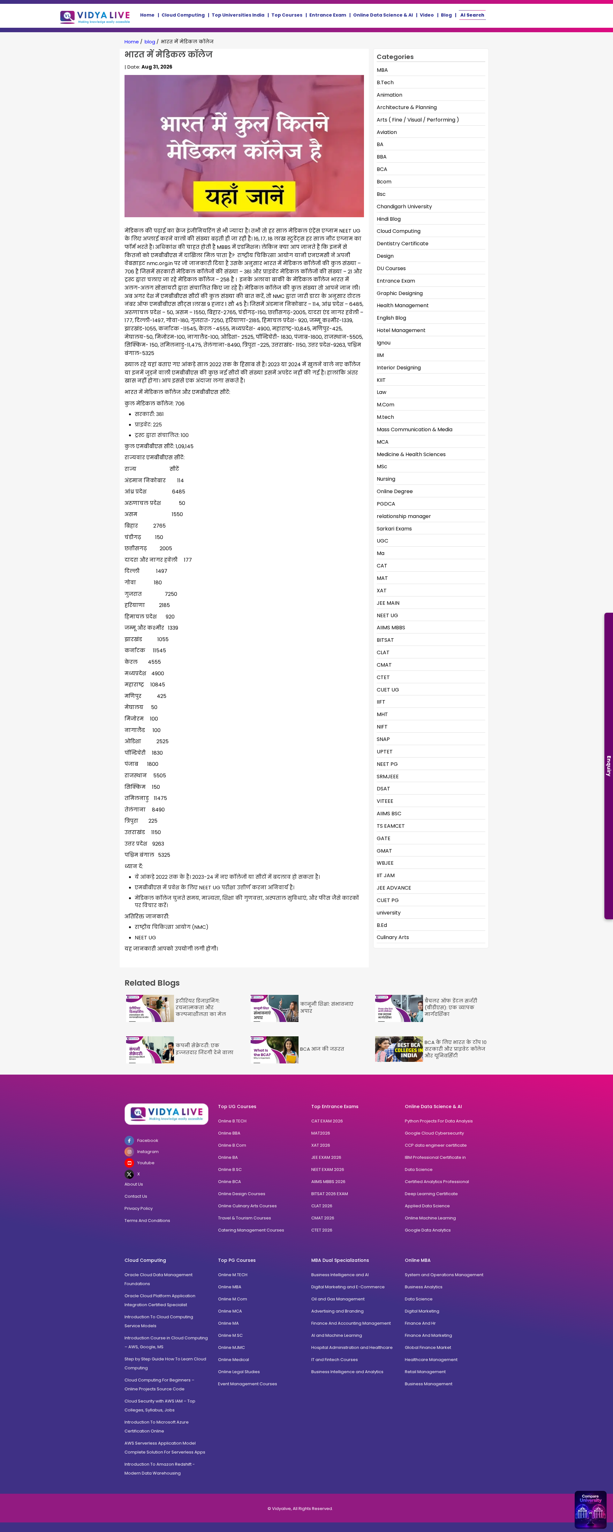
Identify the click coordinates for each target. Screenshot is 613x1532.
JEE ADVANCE (394, 888)
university (389, 912)
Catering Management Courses (251, 1230)
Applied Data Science (427, 1206)
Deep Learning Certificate (431, 1194)
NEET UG (387, 615)
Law (381, 392)
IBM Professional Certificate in (435, 1157)
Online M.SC (230, 1335)
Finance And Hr (420, 1323)
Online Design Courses (241, 1194)
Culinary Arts (393, 937)
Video (427, 15)
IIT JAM (386, 875)
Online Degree (395, 491)
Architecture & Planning (407, 107)
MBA (382, 70)
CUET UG (388, 689)
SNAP (383, 739)
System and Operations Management (444, 1275)
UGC (382, 540)
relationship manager (404, 516)
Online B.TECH (232, 1121)
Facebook (147, 1140)
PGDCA (386, 503)
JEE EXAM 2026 (326, 1157)
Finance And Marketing (428, 1335)
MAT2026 (320, 1133)
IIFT (381, 702)
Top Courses (286, 15)
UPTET (385, 751)
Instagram (148, 1152)
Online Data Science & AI (383, 15)
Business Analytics (424, 1287)
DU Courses (391, 268)
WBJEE (385, 863)
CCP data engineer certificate (436, 1145)
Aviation (387, 132)
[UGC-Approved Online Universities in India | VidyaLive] (166, 1114)
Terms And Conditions (147, 1220)
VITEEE (385, 801)
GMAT (384, 851)
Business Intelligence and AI (340, 1275)
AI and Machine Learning (336, 1335)
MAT (382, 578)
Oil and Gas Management (338, 1299)
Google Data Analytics (428, 1230)
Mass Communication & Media (414, 429)
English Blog (391, 318)
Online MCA (230, 1311)
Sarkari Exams (394, 528)
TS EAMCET (391, 826)
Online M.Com (232, 1299)
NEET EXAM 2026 (327, 1169)
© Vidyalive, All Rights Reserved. (300, 1509)
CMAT (384, 665)
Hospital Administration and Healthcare (352, 1347)
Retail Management (425, 1372)
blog (150, 41)
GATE (383, 838)
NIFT (382, 726)
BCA (382, 169)
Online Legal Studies (239, 1372)
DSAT (383, 788)
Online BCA (229, 1182)
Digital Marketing (422, 1311)
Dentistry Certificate (402, 243)
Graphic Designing (400, 293)
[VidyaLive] (95, 16)
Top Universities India (238, 15)
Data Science (419, 1169)
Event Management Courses (247, 1384)
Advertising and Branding (337, 1311)
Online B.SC (230, 1169)
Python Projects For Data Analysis (439, 1121)
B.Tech (385, 82)
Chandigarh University (404, 206)
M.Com (385, 404)
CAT (382, 565)
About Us (134, 1184)
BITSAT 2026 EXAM (329, 1194)
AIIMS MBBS (391, 627)
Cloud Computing (183, 15)
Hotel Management (401, 330)
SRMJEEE (388, 776)
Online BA (228, 1157)
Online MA (228, 1323)
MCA (383, 442)
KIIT (381, 380)
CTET (383, 677)
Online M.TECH (232, 1275)
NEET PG (387, 764)
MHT (382, 714)
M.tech (385, 417)
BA (380, 144)
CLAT (383, 652)
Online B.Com (232, 1145)
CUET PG (388, 900)
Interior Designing (399, 367)
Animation (389, 95)
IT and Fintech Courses (334, 1360)
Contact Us (136, 1196)
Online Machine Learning (430, 1218)
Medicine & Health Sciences (411, 454)
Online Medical (233, 1360)
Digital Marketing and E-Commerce (348, 1287)
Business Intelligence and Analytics (347, 1372)
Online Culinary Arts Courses (247, 1206)
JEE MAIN (388, 603)
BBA (382, 156)
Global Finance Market (428, 1347)
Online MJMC (231, 1347)
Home (147, 15)
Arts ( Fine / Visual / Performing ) (418, 119)
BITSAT (385, 640)
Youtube (146, 1163)
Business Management (428, 1384)
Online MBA (229, 1287)
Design (385, 256)
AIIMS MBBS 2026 (328, 1182)
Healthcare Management (431, 1360)
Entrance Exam (327, 15)
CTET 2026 (321, 1230)
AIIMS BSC (389, 813)
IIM (380, 355)
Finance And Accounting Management (351, 1323)
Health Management (403, 305)
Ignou (383, 342)
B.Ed (382, 925)
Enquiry (609, 766)
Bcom (384, 181)
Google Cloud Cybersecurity (434, 1133)
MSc (382, 466)
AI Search (472, 15)
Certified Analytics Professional (437, 1182)
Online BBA (229, 1133)
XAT (382, 590)
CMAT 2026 (322, 1218)
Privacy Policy (139, 1208)
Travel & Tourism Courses (244, 1218)
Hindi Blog (389, 219)
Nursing (386, 479)
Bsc (381, 194)
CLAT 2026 (321, 1206)
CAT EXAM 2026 (327, 1121)
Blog (446, 15)
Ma (380, 553)
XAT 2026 (320, 1145)
